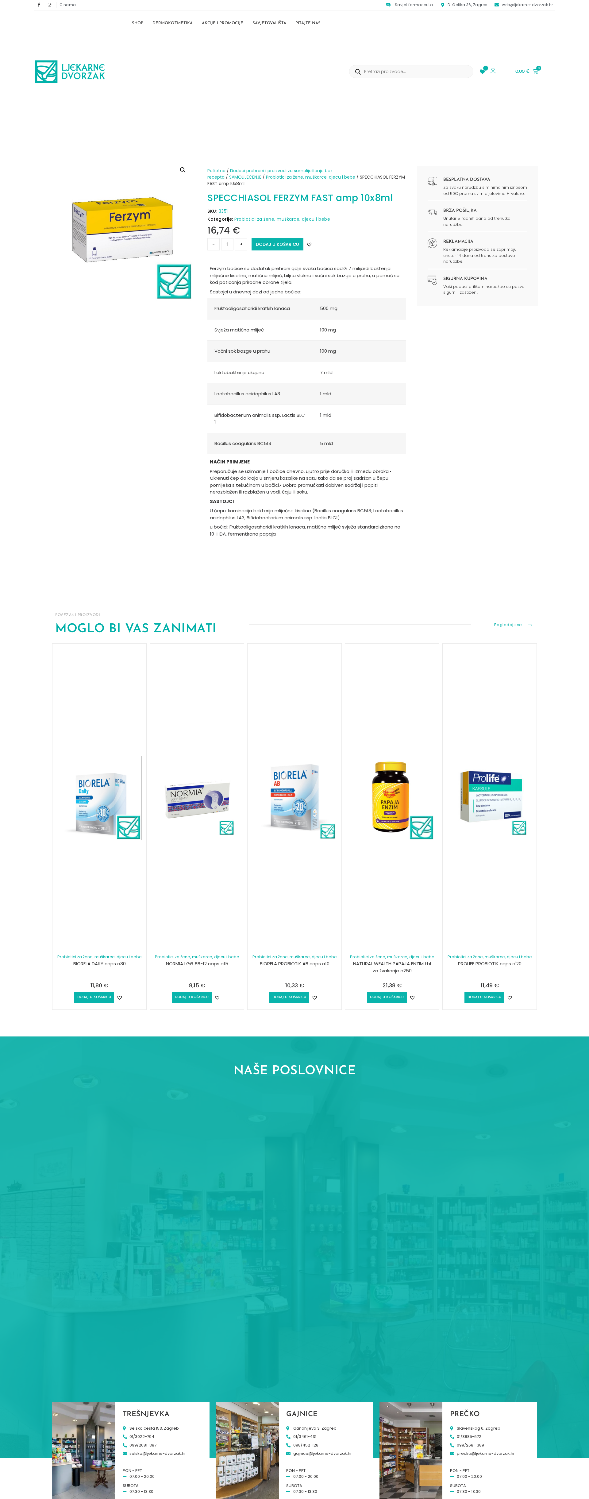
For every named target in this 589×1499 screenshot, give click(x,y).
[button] (182, 170)
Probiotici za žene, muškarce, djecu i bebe (310, 177)
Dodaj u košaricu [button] (94, 997)
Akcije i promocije (222, 23)
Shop (137, 23)
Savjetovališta (269, 23)
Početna (216, 171)
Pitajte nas (308, 23)
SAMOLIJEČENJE (245, 177)
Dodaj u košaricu (277, 244)
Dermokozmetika (172, 23)
